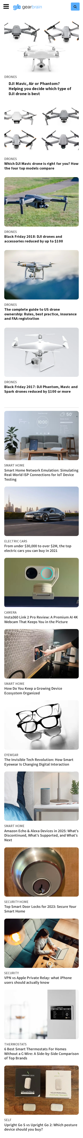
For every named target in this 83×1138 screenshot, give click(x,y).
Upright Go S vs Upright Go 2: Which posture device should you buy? (40, 1127)
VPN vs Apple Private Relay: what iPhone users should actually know (38, 980)
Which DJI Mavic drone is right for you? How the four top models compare (41, 166)
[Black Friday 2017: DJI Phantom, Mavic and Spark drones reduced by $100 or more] (41, 352)
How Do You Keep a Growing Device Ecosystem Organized (33, 690)
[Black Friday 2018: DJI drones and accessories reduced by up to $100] (41, 201)
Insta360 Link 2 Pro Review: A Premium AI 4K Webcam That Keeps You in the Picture (41, 619)
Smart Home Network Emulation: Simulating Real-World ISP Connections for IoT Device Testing (41, 475)
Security (11, 973)
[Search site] (75, 7)
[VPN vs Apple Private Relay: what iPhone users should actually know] (41, 943)
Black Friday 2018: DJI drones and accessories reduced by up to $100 (33, 238)
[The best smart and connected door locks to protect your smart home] (41, 872)
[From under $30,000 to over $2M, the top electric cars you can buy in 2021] (41, 511)
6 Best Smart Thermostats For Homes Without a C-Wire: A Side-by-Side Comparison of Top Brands (41, 1053)
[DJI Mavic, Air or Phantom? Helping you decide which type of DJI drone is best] (41, 45)
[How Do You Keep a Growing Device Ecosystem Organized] (41, 653)
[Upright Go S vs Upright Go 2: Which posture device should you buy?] (41, 1090)
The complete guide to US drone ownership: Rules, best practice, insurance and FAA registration (40, 314)
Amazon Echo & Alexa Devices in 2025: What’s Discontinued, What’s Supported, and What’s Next (41, 835)
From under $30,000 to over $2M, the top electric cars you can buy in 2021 (37, 548)
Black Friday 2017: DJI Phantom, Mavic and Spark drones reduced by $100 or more (41, 389)
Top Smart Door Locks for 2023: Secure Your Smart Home (40, 909)
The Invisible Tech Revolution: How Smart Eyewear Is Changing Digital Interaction (38, 762)
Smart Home (14, 465)
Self (7, 1120)
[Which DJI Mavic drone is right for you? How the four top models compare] (41, 128)
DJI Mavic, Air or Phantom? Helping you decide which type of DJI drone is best (40, 88)
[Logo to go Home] (27, 7)
